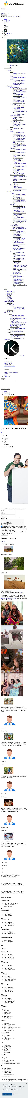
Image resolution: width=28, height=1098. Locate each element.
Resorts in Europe (8, 941)
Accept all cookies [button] (7, 1094)
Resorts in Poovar (8, 990)
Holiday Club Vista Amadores (17, 334)
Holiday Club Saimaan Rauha (17, 324)
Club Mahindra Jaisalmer (19, 207)
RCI (5, 1009)
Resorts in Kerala (8, 922)
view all (21, 592)
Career (5, 1059)
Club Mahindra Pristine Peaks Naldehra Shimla (18, 101)
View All (3, 541)
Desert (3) (9, 297)
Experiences (7, 20)
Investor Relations (8, 1026)
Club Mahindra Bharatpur (19, 221)
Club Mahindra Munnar (19, 135)
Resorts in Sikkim (8, 914)
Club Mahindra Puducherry (20, 149)
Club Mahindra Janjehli (19, 103)
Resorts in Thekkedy (9, 957)
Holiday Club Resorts (9, 312)
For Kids (6, 1049)
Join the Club (4, 534)
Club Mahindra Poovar (18, 139)
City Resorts (4, 995)
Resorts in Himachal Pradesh (11, 903)
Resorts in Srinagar (8, 991)
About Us (3, 1054)
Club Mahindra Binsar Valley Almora (18, 108)
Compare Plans (7, 364)
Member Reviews (8, 1050)
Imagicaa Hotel (17, 247)
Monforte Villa (16, 272)
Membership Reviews (9, 1038)
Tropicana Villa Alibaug (19, 248)
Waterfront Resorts (6, 984)
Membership (7, 1039)
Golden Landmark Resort (19, 163)
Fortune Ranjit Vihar (18, 128)
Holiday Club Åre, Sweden (16, 331)
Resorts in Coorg (8, 954)
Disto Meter (7, 1010)
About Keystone (8, 361)
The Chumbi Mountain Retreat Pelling (18, 84)
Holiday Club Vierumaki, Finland (18, 328)
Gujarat (12, 193)
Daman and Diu (14, 275)
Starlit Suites (16, 186)
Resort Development (9, 1074)
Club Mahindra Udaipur (19, 206)
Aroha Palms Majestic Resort (20, 265)
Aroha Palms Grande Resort (20, 269)
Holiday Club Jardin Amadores (17, 335)
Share (2, 432)
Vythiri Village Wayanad (19, 144)
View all (10, 65)
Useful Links (4, 1006)
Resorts (5, 19)
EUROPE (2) (10, 304)
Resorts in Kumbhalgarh (10, 979)
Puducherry (13, 148)
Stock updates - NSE (9, 1030)
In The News (7, 1071)
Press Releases (7, 1068)
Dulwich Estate (17, 249)
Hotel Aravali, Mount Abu (19, 213)
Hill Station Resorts (6, 952)
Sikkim (11, 79)
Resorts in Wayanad (9, 980)
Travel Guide (7, 1052)
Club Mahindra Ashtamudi (19, 138)
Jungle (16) (9, 298)
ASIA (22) (9, 303)
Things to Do (7, 1048)
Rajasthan (12, 204)
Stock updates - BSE (9, 1028)
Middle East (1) (10, 310)
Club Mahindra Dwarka (19, 199)
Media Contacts (7, 1069)
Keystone (6, 21)
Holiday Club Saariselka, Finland (18, 322)
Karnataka (12, 151)
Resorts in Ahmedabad (9, 1001)
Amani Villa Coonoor (18, 173)
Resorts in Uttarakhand (9, 904)
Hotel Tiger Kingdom (18, 215)
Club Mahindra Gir (17, 197)
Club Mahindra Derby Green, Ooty (18, 170)
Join (5, 13)
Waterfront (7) (10, 300)
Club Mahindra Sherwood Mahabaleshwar (19, 233)
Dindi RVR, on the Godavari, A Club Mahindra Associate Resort (20, 189)
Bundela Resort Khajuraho (19, 228)
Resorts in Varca (8, 967)
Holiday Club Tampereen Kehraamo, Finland (16, 326)
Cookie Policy (15, 1089)
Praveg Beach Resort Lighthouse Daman (18, 280)
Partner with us (7, 1072)
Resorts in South (5, 919)
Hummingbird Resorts (18, 214)
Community (7, 1035)
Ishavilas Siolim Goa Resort (20, 270)
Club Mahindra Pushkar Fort (20, 220)
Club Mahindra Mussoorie (19, 105)
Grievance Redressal (9, 1016)
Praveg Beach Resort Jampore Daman (18, 277)
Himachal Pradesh (14, 87)
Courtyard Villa (17, 261)
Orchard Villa (16, 262)
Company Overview (9, 1060)
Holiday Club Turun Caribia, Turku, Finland (17, 316)
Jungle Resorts (4, 973)
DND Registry (7, 1017)
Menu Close (4, 14)
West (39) (9, 192)
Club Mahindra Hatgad (18, 231)
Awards (6, 1057)
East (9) (9, 70)
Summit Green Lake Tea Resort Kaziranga (19, 74)
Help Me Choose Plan (9, 366)
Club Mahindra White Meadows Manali (18, 95)
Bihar (11, 76)
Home (6, 26)
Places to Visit (7, 1046)
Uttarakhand (13, 104)
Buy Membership (8, 363)
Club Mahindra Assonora (19, 259)
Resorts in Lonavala (9, 958)
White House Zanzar (18, 120)
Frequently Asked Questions (11, 372)
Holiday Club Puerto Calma (17, 336)
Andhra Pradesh (14, 184)
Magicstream (7, 1037)
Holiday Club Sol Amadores (17, 338)
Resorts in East (5, 910)
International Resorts (9, 301)
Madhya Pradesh (14, 225)
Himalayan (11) (10, 293)
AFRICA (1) (10, 311)
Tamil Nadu (13, 165)
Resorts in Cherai (8, 965)
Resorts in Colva (8, 968)
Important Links (5, 1033)
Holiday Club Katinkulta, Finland (18, 318)
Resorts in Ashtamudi (9, 987)
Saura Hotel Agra (17, 122)
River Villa (15, 263)
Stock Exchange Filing (9, 1024)
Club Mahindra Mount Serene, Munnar (18, 133)
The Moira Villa (17, 273)
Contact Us (6, 373)
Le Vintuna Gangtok (18, 82)
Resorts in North (5, 900)
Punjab (11, 127)
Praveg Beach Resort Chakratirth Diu (18, 282)
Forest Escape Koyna (18, 242)
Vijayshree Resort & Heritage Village (18, 158)
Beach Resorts (4, 962)
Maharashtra (13, 230)
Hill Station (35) (11, 291)
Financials (6, 1023)
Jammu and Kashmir (15, 115)
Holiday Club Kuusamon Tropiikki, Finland (16, 320)
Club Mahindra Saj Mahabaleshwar (17, 236)
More (2, 908)
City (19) (9, 296)
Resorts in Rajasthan (9, 932)
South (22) (9, 129)
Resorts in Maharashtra (9, 933)
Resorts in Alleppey (8, 988)
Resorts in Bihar (8, 915)
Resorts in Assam (8, 912)
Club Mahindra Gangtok (19, 80)
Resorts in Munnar (8, 956)
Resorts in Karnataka (9, 925)
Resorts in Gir (7, 976)
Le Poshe (15, 172)
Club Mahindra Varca (18, 258)
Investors (3, 1020)
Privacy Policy (6, 1089)
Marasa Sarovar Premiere (19, 77)
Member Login (17, 16)
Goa (11, 251)
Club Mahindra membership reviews (13, 597)
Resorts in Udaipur (8, 1002)
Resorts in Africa (8, 943)
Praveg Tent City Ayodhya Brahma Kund (19, 124)
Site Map (6, 1015)
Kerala (11, 131)
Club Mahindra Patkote (18, 114)
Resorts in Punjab (8, 906)
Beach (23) (9, 294)
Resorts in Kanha (8, 978)
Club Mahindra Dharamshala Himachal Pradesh (20, 89)
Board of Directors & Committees (12, 1027)
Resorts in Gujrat (8, 934)
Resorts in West (5, 929)
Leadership (6, 1061)
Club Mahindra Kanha (18, 227)
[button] (17, 1094)
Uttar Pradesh (13, 121)
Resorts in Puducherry (9, 923)
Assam (11, 72)
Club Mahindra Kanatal (19, 110)
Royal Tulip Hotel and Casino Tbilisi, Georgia (18, 308)
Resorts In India (8, 68)
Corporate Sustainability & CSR (12, 1063)
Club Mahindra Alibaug (19, 238)
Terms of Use (7, 1013)
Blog (5, 23)
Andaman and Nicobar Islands (17, 175)
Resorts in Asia (7, 940)
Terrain (5, 289)
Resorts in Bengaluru (9, 999)
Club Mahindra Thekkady (19, 137)
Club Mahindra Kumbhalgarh (17, 209)
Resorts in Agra (7, 998)
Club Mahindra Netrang (19, 200)
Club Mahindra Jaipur (18, 211)
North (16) (9, 86)
